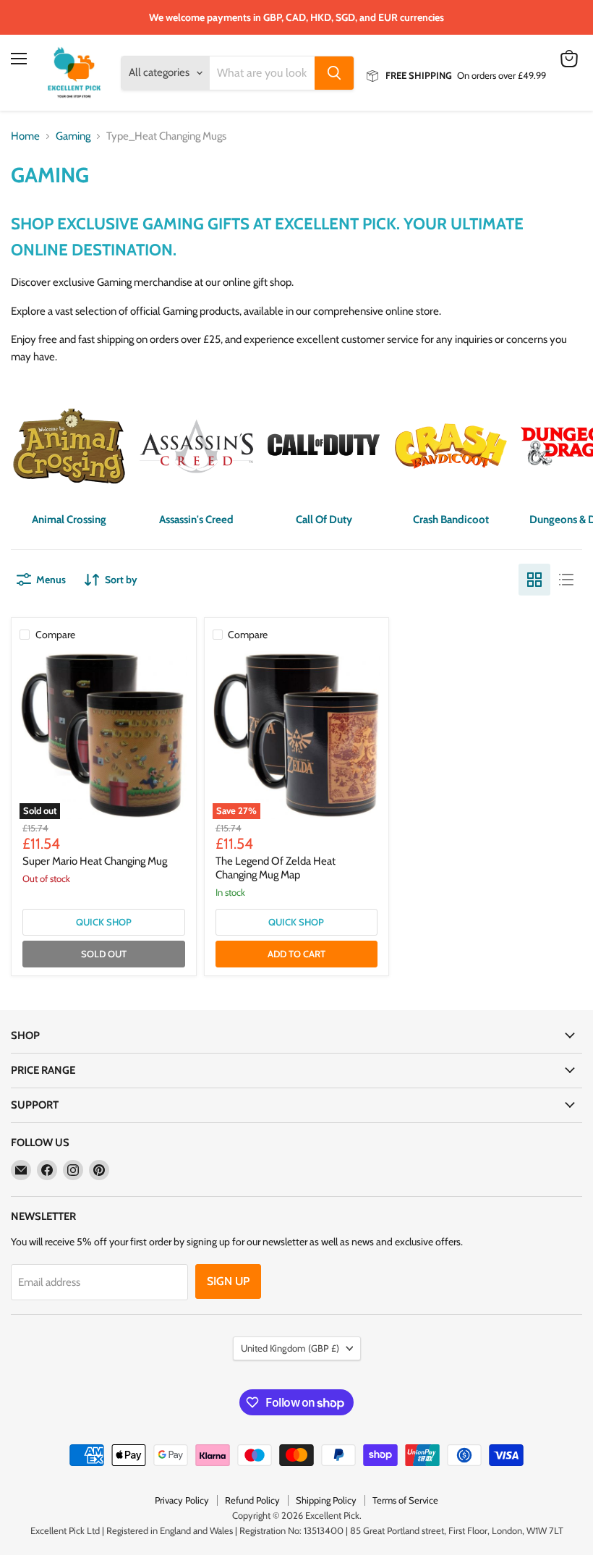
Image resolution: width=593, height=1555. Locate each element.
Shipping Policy (326, 1500)
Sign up (228, 1281)
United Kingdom (290, 1348)
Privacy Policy (182, 1500)
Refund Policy (252, 1500)
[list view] (566, 580)
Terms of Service (405, 1500)
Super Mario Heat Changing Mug (94, 861)
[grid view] (534, 580)
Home (25, 136)
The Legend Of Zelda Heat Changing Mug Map (276, 868)
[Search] (334, 73)
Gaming (73, 136)
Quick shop (104, 922)
